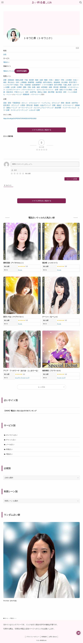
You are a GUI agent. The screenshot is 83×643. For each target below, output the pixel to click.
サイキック (15, 110)
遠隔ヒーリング (11, 108)
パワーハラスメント (28, 89)
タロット (25, 103)
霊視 (9, 103)
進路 (38, 87)
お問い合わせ (53, 636)
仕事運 (19, 87)
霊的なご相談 (42, 92)
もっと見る (41, 387)
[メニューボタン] (2, 2)
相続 (70, 89)
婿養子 (38, 85)
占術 (4, 99)
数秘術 (36, 105)
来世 (64, 92)
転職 (33, 87)
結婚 (41, 80)
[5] (23, 173)
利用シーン (7, 76)
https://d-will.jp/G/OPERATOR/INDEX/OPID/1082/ (19, 118)
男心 (9, 82)
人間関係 (23, 82)
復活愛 (31, 80)
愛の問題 (51, 92)
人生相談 (69, 80)
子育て (74, 82)
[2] (14, 173)
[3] (17, 173)
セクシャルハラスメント (45, 89)
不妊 (21, 85)
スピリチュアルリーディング (43, 108)
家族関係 (57, 82)
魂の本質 (59, 92)
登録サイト (7, 66)
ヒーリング (18, 94)
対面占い (9, 449)
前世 (26, 92)
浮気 (62, 80)
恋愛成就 (11, 80)
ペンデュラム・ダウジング (50, 103)
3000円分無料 (22, 71)
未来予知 (33, 92)
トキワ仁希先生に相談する (41, 130)
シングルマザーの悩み (11, 85)
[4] (20, 173)
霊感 (4, 103)
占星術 (22, 105)
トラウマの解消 (47, 85)
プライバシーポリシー (32, 636)
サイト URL (7, 114)
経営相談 (44, 87)
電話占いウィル (8, 71)
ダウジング (15, 105)
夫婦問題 (39, 82)
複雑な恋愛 (19, 80)
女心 (12, 82)
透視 (62, 103)
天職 (29, 87)
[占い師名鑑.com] (41, 2)
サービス (6, 58)
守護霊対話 (16, 103)
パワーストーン (36, 94)
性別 (4, 50)
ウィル (20, 270)
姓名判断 (58, 108)
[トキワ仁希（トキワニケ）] (13, 35)
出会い (75, 80)
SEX (17, 82)
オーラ (21, 108)
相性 (4, 82)
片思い (51, 80)
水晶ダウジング (45, 105)
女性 (4, 54)
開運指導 (26, 94)
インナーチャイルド (69, 108)
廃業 (64, 87)
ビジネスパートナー (13, 89)
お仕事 (13, 87)
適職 (24, 87)
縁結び (57, 80)
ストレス (21, 92)
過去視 (68, 103)
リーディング (27, 108)
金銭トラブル (64, 89)
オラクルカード (34, 103)
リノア (27, 377)
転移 (69, 85)
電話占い (6, 62)
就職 (50, 87)
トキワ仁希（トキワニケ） (39, 38)
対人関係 (64, 82)
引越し (65, 85)
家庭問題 (31, 82)
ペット (8, 94)
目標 (56, 87)
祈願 (53, 105)
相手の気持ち (47, 82)
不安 (15, 92)
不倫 (26, 80)
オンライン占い (12, 435)
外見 (11, 92)
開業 (61, 87)
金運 (56, 89)
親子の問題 (58, 85)
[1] (11, 173)
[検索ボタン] (80, 2)
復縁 (36, 80)
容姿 (7, 92)
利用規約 (44, 636)
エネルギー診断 (34, 110)
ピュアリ (17, 377)
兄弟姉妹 (28, 85)
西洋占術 (30, 105)
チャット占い (11, 440)
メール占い (10, 444)
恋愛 (4, 80)
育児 (70, 82)
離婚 (45, 80)
